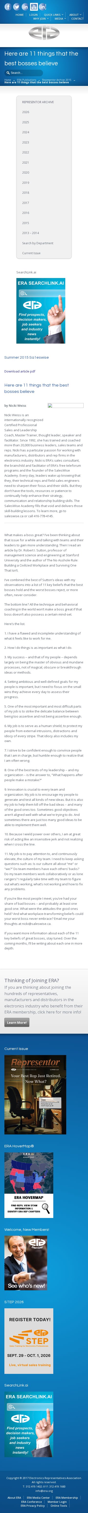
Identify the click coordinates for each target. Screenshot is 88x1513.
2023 (25, 142)
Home (7, 80)
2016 (25, 213)
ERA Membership (67, 1497)
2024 (25, 132)
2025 (25, 122)
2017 (25, 203)
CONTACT (77, 18)
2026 (25, 112)
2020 (25, 172)
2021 (25, 163)
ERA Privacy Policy (33, 1505)
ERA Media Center (38, 1497)
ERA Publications (26, 80)
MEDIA (59, 18)
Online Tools (59, 1505)
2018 (25, 193)
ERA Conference (31, 1502)
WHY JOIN (39, 18)
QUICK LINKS (52, 15)
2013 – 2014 (30, 233)
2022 (25, 152)
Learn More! (17, 1022)
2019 (25, 183)
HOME (20, 15)
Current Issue (31, 253)
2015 (25, 223)
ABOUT (73, 15)
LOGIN (33, 15)
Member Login (57, 1502)
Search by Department (37, 243)
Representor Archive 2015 (56, 80)
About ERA (14, 1497)
